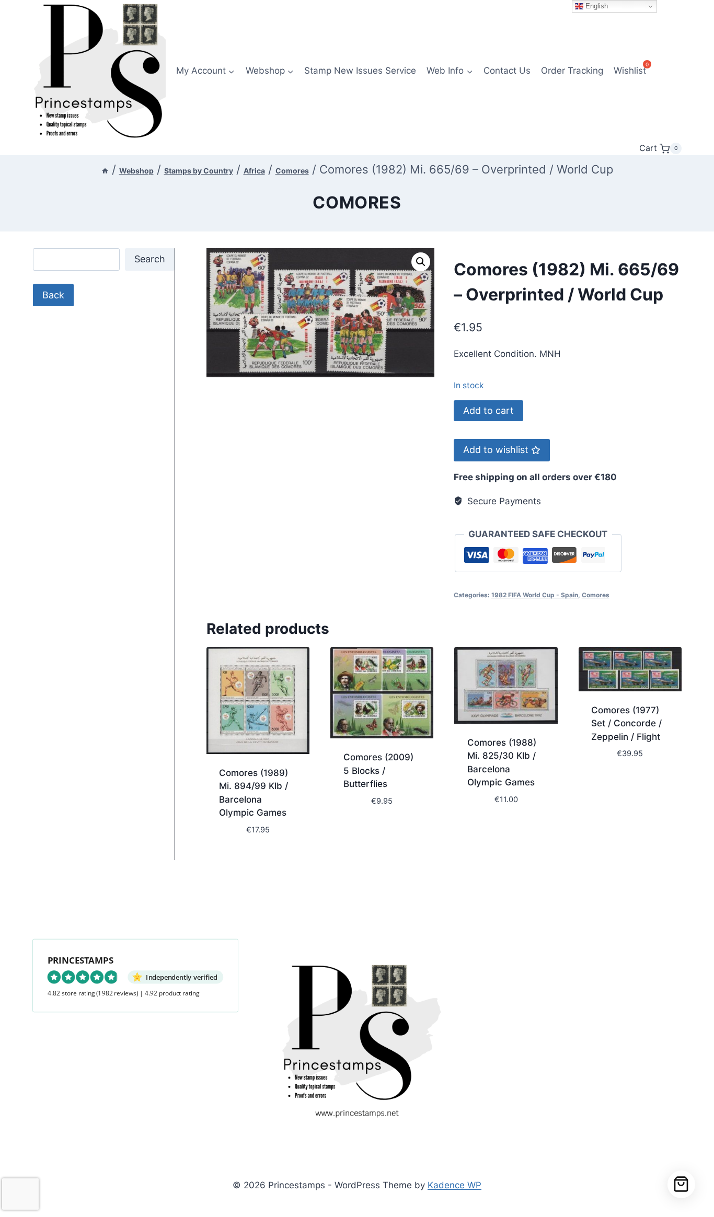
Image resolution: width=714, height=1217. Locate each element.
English (595, 6)
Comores (357, 202)
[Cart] (681, 1184)
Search (149, 258)
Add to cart (488, 410)
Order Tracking (572, 70)
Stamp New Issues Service (360, 70)
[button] (420, 261)
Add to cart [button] (369, 832)
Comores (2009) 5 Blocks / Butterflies (378, 770)
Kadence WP (454, 1185)
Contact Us (507, 70)
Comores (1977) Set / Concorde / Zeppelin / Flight (626, 723)
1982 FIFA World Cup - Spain (534, 595)
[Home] (105, 170)
